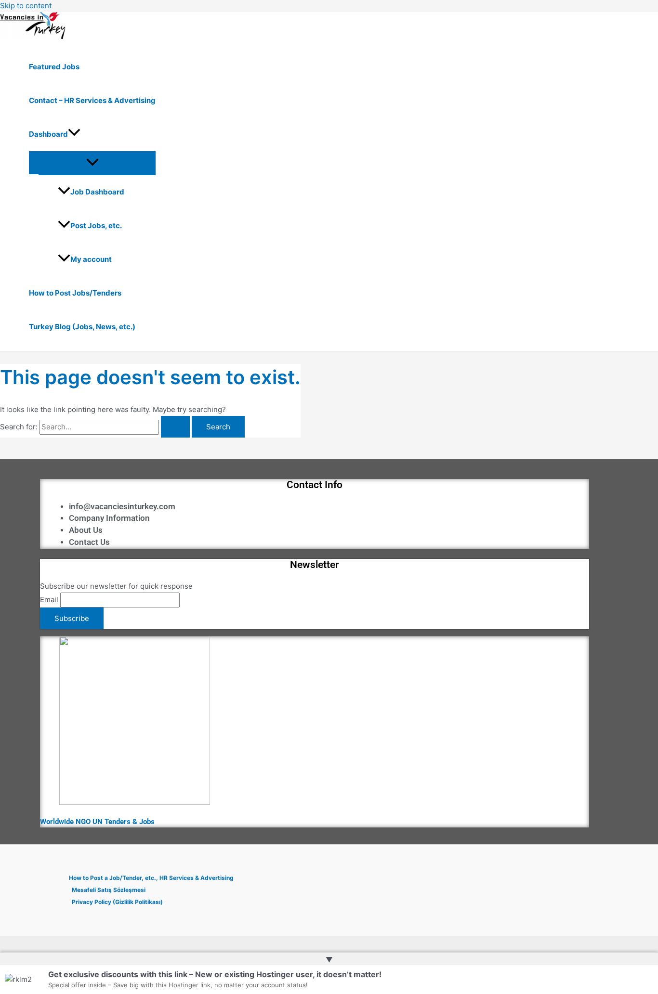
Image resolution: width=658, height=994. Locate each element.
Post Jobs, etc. (96, 225)
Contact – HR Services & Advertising (92, 100)
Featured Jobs (54, 66)
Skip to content (26, 5)
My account (91, 259)
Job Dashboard (97, 191)
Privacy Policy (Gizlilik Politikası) (117, 901)
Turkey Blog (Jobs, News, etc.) (82, 326)
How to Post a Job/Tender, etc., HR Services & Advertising (151, 877)
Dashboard (48, 134)
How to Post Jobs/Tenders (75, 292)
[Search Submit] (175, 427)
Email (49, 599)
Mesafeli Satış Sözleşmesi (108, 889)
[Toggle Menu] (92, 162)
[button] (74, 134)
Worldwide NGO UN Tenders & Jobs (97, 821)
